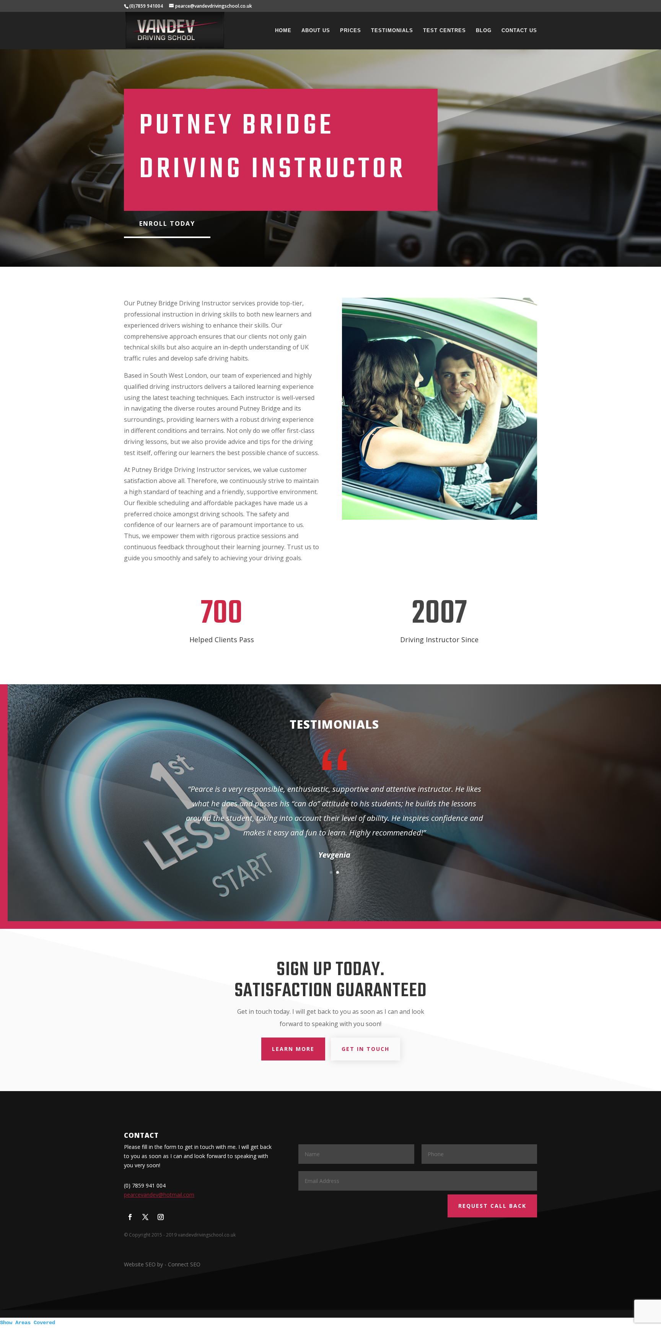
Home (283, 30)
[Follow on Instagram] (161, 1217)
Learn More (293, 1048)
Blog (484, 30)
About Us (315, 30)
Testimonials (392, 30)
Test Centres (444, 30)
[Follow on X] (145, 1217)
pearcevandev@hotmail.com (159, 1194)
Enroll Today (167, 223)
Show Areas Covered (27, 1323)
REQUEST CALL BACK (492, 1205)
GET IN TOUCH (365, 1048)
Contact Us (519, 30)
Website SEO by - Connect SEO (162, 1264)
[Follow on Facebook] (130, 1217)
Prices (350, 30)
